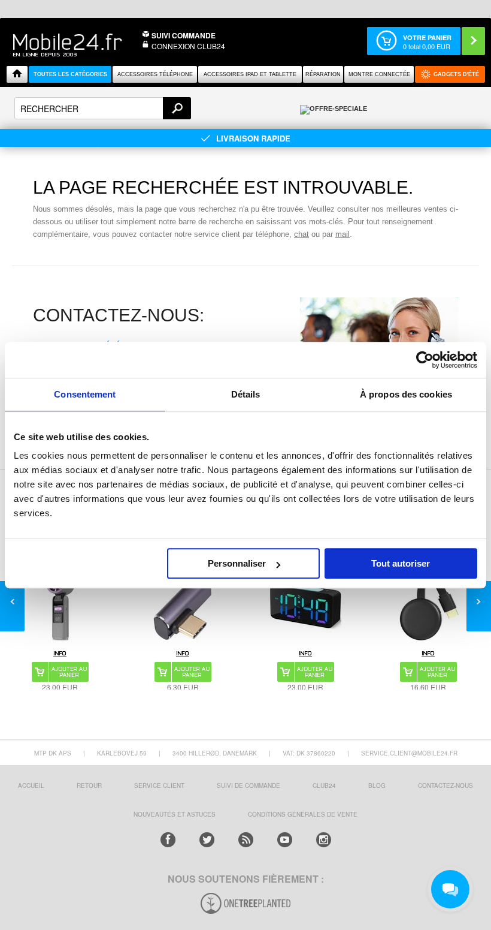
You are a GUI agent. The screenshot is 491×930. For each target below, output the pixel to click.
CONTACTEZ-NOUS (445, 785)
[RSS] (245, 839)
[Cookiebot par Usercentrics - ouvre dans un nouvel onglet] (424, 360)
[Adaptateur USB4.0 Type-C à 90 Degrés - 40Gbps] (183, 606)
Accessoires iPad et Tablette (250, 74)
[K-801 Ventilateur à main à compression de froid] (60, 606)
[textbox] (102, 108)
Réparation (323, 74)
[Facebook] (167, 839)
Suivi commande (183, 35)
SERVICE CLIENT (159, 785)
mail (342, 234)
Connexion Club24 (188, 46)
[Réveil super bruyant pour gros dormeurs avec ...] (305, 606)
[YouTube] (284, 839)
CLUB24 (324, 785)
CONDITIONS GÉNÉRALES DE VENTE (302, 814)
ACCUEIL (31, 785)
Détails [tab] (245, 394)
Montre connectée (379, 74)
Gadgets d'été (456, 74)
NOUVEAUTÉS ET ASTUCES (175, 814)
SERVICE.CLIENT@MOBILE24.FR (409, 753)
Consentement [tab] (85, 394)
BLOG (377, 785)
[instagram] (323, 839)
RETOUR (89, 785)
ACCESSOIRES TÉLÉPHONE (155, 74)
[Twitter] (206, 839)
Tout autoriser (400, 563)
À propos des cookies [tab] (406, 394)
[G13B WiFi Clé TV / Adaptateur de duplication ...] (428, 606)
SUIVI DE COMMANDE (248, 785)
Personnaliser (237, 563)
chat (301, 234)
